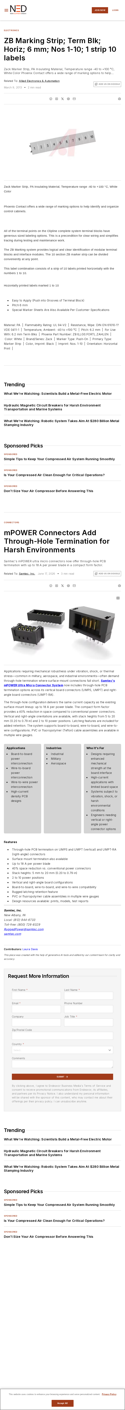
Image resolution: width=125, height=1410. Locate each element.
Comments (18, 1058)
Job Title (70, 1016)
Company (18, 1016)
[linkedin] (56, 98)
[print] (119, 98)
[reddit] (68, 98)
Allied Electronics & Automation (39, 81)
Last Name (72, 989)
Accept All (62, 1403)
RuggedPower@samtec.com (24, 929)
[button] (6, 10)
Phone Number (73, 1003)
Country (18, 1044)
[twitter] (62, 98)
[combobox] (62, 1050)
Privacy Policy (109, 1394)
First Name (20, 989)
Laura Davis (30, 949)
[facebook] (50, 98)
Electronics (11, 30)
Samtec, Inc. (27, 573)
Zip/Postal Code (22, 1030)
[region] (62, 1399)
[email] (74, 98)
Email (16, 1003)
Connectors (11, 522)
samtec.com (12, 933)
